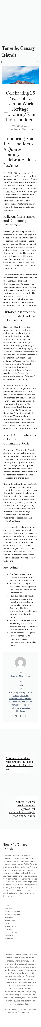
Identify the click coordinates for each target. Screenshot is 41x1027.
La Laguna (10, 191)
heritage (13, 701)
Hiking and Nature (12, 911)
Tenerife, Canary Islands (18, 52)
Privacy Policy (11, 933)
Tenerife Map (10, 917)
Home (7, 905)
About (7, 923)
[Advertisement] (20, 21)
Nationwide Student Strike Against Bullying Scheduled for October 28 (19, 764)
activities (25, 237)
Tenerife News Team (23, 129)
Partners (9, 935)
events (32, 253)
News (20, 685)
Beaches (8, 908)
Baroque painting (17, 692)
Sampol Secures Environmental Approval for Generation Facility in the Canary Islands (22, 809)
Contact (8, 929)
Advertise (9, 938)
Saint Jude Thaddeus (13, 327)
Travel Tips (10, 920)
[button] (1, 62)
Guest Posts (10, 926)
